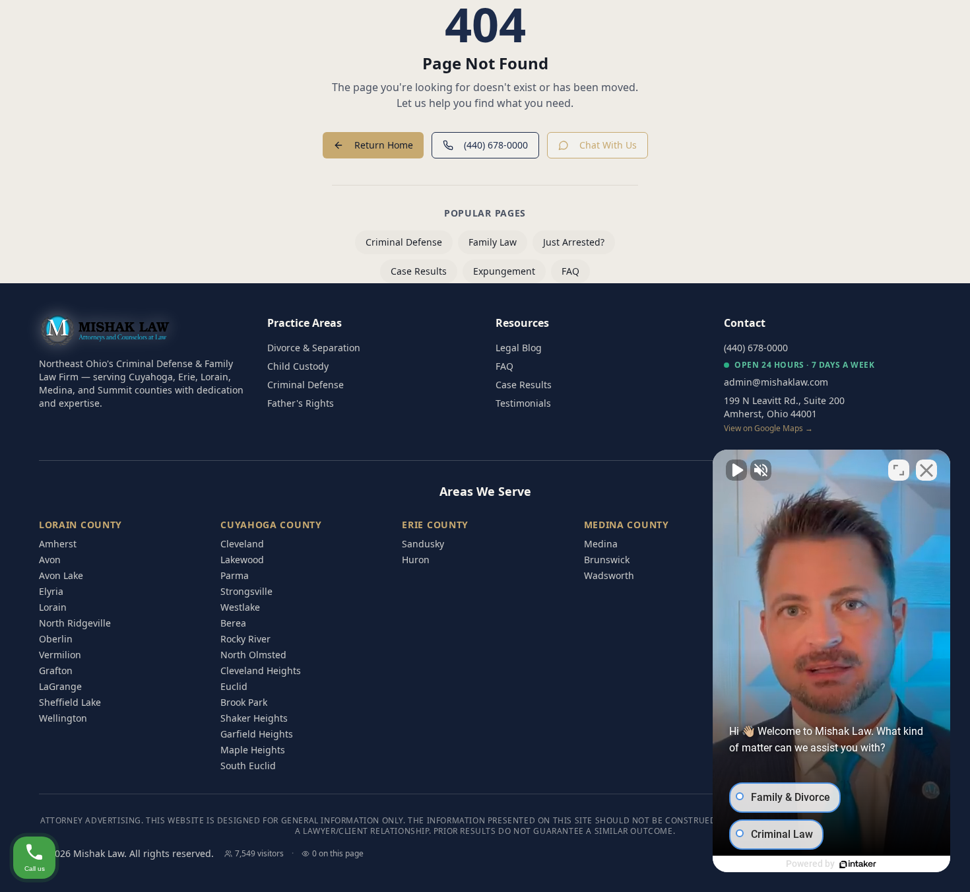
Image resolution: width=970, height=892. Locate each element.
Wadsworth (609, 575)
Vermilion (60, 654)
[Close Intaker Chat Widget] (926, 470)
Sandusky (423, 543)
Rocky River (245, 639)
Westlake (240, 607)
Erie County (435, 524)
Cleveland (242, 543)
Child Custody (298, 366)
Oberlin (56, 639)
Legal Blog (519, 347)
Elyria (51, 591)
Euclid (233, 686)
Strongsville (246, 591)
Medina (601, 543)
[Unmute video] (736, 470)
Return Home (383, 145)
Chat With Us (608, 145)
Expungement (504, 271)
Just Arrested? (573, 242)
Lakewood (242, 559)
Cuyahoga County (271, 524)
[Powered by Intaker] (858, 864)
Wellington (63, 718)
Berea (233, 623)
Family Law (493, 242)
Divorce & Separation (313, 347)
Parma (234, 575)
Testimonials (523, 403)
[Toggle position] (898, 470)
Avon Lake (61, 575)
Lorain (53, 607)
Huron (416, 559)
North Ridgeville (75, 623)
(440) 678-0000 (496, 145)
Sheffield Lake (70, 702)
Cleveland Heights (260, 670)
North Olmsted (253, 654)
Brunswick (607, 559)
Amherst (58, 543)
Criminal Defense (404, 242)
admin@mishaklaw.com (776, 382)
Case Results (419, 271)
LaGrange (60, 686)
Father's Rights (300, 403)
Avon (50, 559)
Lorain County (80, 524)
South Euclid (248, 765)
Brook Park (243, 702)
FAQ (570, 271)
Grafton (56, 670)
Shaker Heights (254, 718)
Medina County (626, 524)
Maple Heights (252, 749)
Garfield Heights (256, 734)
